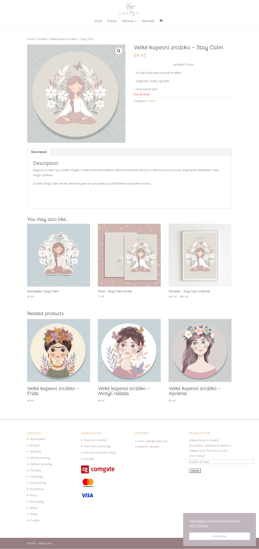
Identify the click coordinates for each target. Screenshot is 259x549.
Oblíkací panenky (41, 464)
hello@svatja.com (157, 441)
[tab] (39, 152)
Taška (33, 514)
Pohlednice (37, 489)
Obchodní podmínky (97, 446)
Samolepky (37, 501)
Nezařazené (37, 439)
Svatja (112, 21)
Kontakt (148, 21)
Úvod (98, 21)
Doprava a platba (95, 440)
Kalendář (36, 451)
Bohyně (35, 445)
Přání (33, 495)
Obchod (127, 21)
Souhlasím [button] (219, 536)
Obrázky (35, 470)
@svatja (154, 446)
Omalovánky (38, 483)
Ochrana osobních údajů (100, 452)
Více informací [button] (198, 525)
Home (31, 39)
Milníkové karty (40, 458)
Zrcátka (42, 39)
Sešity (33, 508)
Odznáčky (36, 476)
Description (39, 152)
